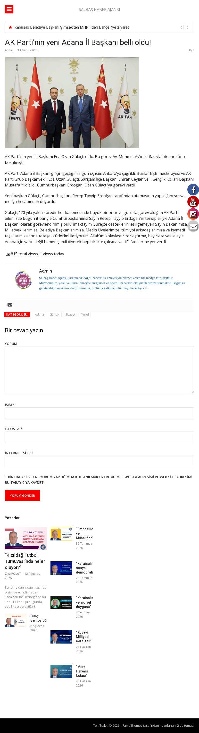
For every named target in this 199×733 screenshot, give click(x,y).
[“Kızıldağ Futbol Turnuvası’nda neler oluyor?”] (26, 538)
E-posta (13, 428)
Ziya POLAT (13, 574)
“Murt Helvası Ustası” (82, 671)
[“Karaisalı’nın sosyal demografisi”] (61, 568)
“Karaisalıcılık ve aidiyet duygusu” (87, 602)
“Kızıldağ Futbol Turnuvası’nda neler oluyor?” (25, 561)
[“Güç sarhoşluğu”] (16, 620)
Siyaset (70, 314)
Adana (39, 314)
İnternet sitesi (19, 452)
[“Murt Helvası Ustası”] (61, 671)
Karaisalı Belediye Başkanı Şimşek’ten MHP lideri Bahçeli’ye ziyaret (72, 27)
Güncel (54, 314)
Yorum (11, 343)
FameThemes (132, 725)
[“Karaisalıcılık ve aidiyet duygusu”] (61, 602)
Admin (9, 50)
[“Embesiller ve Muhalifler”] (61, 533)
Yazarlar (12, 518)
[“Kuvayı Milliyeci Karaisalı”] (61, 637)
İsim (10, 404)
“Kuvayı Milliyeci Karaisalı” (83, 636)
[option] (102, 27)
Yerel (85, 314)
